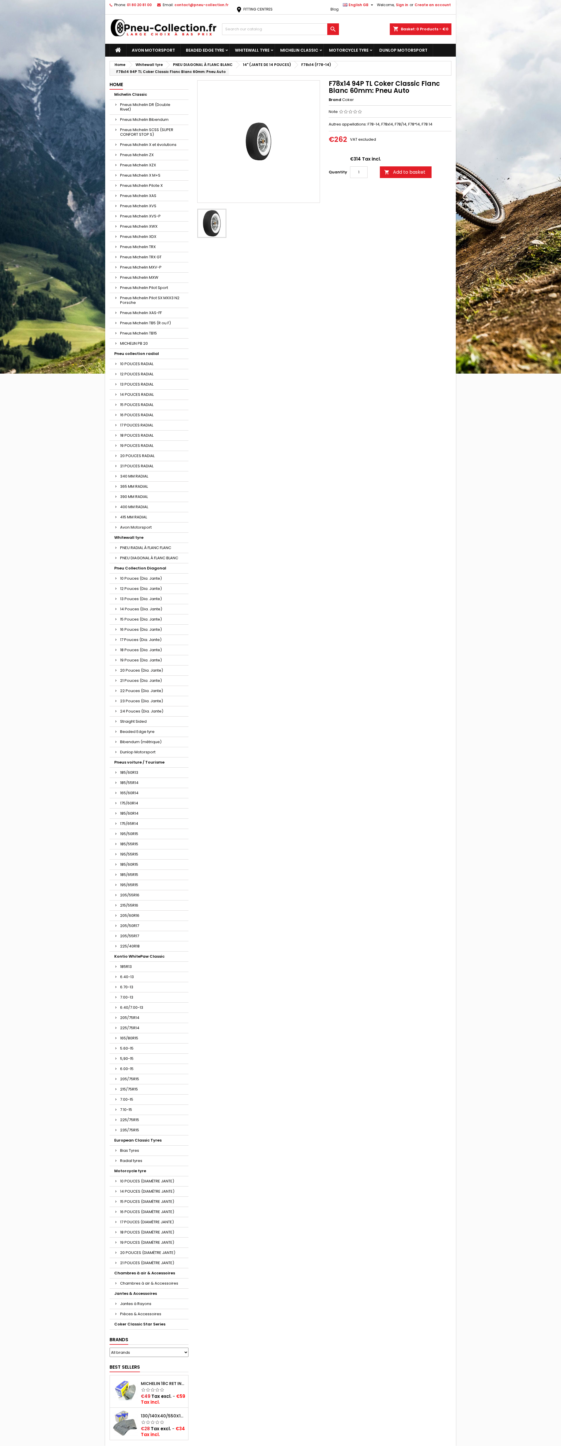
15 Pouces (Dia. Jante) (141, 619)
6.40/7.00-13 (131, 1007)
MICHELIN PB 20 (134, 343)
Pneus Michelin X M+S (140, 175)
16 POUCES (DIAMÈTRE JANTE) (147, 1212)
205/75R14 (129, 1017)
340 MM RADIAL (134, 476)
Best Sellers (125, 1367)
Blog (334, 9)
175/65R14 (129, 823)
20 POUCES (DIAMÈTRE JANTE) (147, 1252)
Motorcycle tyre (348, 50)
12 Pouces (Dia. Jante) (141, 588)
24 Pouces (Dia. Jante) (141, 711)
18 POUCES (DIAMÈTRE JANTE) (147, 1232)
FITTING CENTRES (254, 9)
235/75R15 (129, 1130)
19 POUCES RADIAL (136, 445)
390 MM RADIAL (134, 496)
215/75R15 (129, 1089)
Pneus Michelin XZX (138, 165)
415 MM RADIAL (133, 517)
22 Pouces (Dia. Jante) (141, 691)
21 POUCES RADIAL (136, 466)
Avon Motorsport (153, 50)
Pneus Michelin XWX (138, 226)
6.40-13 (127, 977)
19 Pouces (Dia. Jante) (141, 660)
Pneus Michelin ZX (137, 155)
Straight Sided (133, 721)
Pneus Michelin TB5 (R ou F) (145, 323)
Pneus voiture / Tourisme (139, 762)
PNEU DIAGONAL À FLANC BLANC (149, 558)
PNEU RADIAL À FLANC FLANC (145, 547)
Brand (335, 99)
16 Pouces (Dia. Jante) (141, 629)
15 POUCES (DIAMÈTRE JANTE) (147, 1201)
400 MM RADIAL (134, 507)
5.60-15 (127, 1048)
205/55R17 (129, 936)
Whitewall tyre (252, 50)
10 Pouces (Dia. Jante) (141, 578)
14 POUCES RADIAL (137, 394)
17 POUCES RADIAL (136, 425)
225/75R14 (129, 1028)
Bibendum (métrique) (141, 742)
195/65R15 (129, 885)
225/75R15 (129, 1120)
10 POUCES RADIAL (136, 364)
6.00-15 (127, 1069)
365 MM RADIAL (134, 486)
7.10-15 (126, 1109)
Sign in (402, 4)
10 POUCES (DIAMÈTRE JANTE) (147, 1181)
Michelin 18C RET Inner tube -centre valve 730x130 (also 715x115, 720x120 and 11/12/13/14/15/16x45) (163, 1383)
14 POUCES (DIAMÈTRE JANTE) (147, 1191)
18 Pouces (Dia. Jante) (141, 650)
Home (116, 84)
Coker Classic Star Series (139, 1324)
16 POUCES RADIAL (136, 415)
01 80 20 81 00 (139, 4)
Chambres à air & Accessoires (144, 1273)
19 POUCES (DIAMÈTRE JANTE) (147, 1242)
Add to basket (404, 172)
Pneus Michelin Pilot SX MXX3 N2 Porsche (149, 300)
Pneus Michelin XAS (138, 195)
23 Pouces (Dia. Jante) (141, 701)
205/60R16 (129, 915)
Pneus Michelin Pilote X (141, 185)
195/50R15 (129, 834)
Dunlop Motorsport (403, 50)
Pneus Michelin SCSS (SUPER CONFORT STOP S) (146, 132)
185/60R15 (129, 864)
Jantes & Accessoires (135, 1293)
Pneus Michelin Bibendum (144, 119)
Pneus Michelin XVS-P (140, 216)
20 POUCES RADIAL (137, 456)
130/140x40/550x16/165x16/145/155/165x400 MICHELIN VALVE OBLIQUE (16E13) (163, 1416)
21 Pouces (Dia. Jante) (141, 680)
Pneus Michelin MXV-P (141, 267)
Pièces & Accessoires (140, 1314)
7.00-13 (126, 997)
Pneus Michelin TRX (138, 247)
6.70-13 (126, 987)
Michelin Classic (299, 50)
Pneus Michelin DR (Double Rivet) (145, 107)
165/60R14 (129, 793)
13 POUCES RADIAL (136, 384)
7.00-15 (126, 1099)
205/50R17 (129, 925)
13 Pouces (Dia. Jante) (141, 599)
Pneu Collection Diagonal (140, 568)
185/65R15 (129, 874)
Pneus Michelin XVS (138, 206)
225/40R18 (130, 946)
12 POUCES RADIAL (136, 374)
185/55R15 (129, 844)
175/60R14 (129, 803)
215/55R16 (129, 905)
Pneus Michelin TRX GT (141, 257)
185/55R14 (129, 782)
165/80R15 (129, 1038)
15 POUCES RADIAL (136, 404)
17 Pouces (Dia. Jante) (141, 639)
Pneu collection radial (136, 353)
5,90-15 (127, 1058)
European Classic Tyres (138, 1140)
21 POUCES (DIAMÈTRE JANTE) (147, 1263)
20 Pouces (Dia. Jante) (141, 670)
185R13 (126, 966)
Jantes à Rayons (135, 1303)
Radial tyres (131, 1160)
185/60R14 (129, 813)
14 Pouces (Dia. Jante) (141, 609)
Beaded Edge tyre (205, 50)
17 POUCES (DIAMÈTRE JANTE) (147, 1222)
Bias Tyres (129, 1150)
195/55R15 (129, 854)
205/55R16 (129, 895)
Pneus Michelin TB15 (138, 333)
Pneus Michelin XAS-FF (141, 313)
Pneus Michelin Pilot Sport (144, 287)
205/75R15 (129, 1079)
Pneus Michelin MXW (139, 277)
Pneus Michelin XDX (138, 236)
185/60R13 (129, 772)
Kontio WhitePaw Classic (139, 956)
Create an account (433, 4)
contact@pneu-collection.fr (201, 4)
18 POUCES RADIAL (136, 435)
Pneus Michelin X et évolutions (148, 144)
